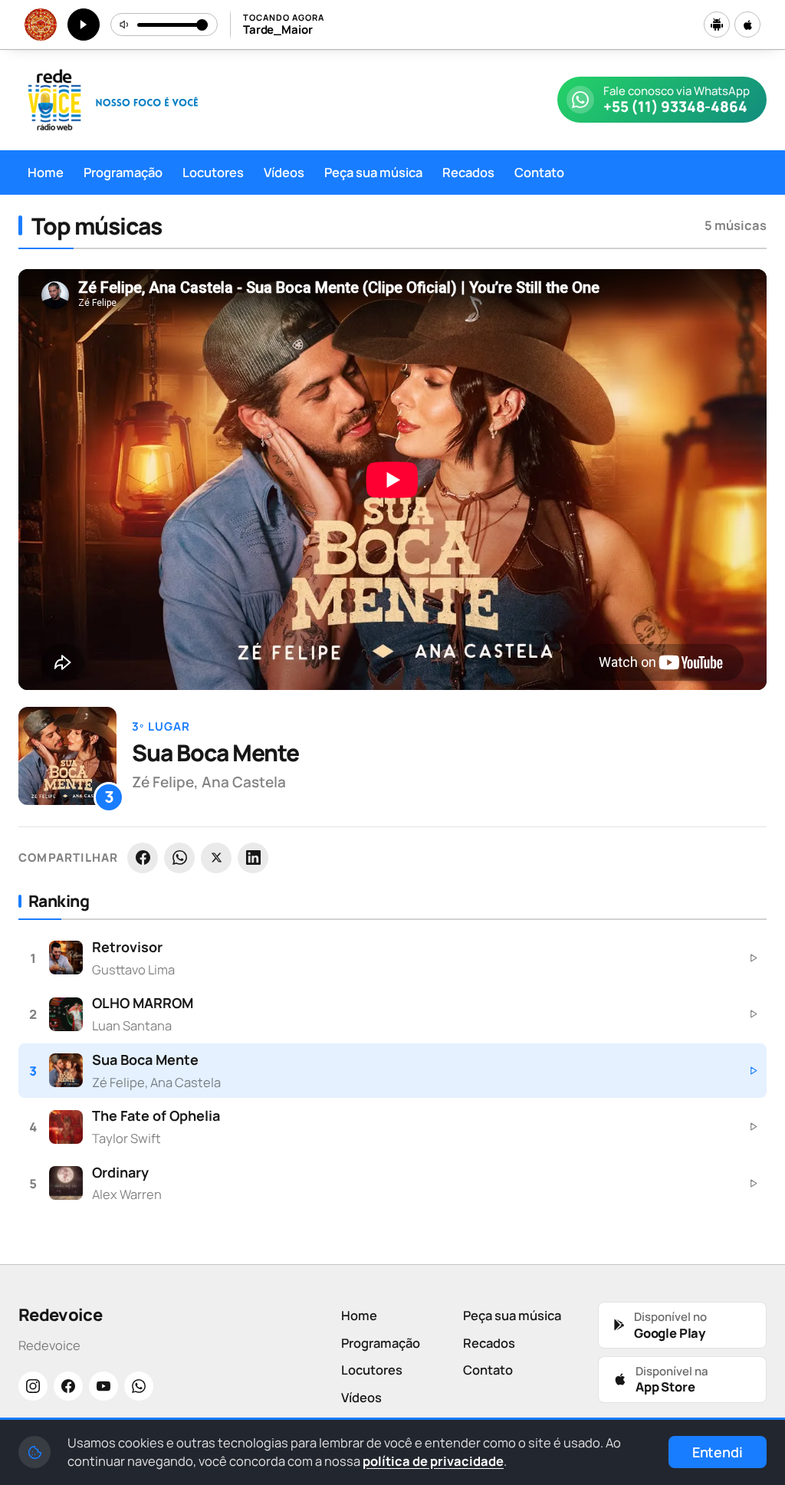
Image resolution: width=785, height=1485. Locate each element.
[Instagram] (33, 1386)
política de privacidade (433, 1461)
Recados (468, 172)
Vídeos (284, 172)
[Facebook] (142, 858)
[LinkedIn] (253, 858)
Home (46, 172)
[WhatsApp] (179, 858)
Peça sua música (373, 172)
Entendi (717, 1452)
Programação (123, 172)
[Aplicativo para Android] (717, 24)
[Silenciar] (125, 24)
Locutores (213, 172)
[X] (216, 858)
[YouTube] (103, 1386)
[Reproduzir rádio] (83, 24)
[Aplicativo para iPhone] (747, 24)
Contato (539, 172)
